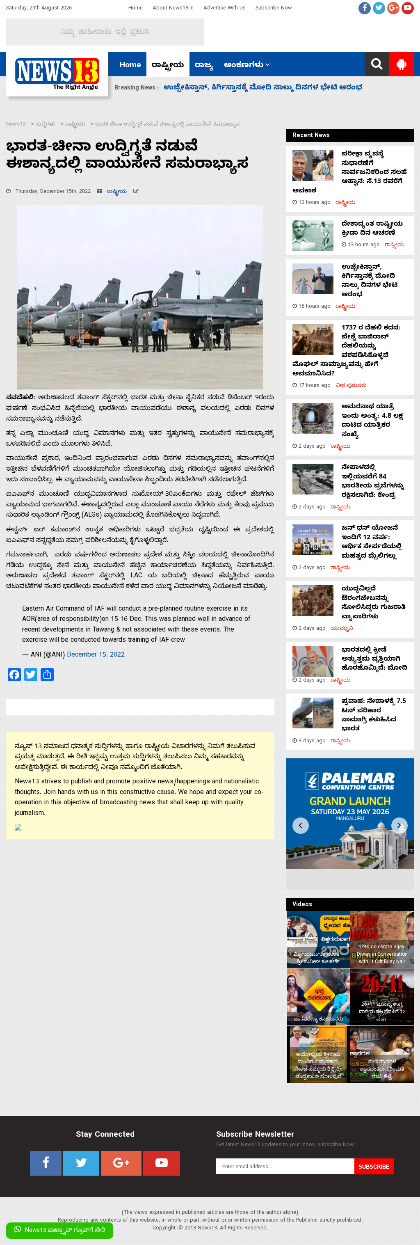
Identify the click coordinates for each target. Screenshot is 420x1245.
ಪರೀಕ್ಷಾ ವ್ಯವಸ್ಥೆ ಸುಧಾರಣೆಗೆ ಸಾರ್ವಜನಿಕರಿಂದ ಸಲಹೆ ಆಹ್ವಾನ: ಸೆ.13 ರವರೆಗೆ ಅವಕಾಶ (349, 173)
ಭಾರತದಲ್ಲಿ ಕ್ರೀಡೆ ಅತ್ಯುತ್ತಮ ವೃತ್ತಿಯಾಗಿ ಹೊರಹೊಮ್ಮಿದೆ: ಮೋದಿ (374, 660)
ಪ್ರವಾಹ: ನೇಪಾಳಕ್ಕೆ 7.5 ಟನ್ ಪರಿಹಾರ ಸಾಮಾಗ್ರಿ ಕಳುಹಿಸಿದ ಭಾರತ (374, 716)
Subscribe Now (274, 9)
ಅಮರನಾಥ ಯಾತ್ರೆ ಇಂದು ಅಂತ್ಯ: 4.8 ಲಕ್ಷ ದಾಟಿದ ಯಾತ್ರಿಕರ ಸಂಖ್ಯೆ (266, 88)
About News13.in (173, 9)
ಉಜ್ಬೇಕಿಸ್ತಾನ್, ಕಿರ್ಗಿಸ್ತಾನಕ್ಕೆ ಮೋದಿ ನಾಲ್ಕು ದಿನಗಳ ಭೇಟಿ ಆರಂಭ (370, 281)
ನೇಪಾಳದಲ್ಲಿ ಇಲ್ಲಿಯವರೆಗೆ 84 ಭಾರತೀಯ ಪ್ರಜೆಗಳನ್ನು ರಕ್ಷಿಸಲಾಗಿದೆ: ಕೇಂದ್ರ (373, 482)
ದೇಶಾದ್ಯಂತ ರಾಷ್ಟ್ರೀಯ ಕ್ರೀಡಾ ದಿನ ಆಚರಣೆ (372, 229)
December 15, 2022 (96, 655)
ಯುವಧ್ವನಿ (342, 629)
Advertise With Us (224, 9)
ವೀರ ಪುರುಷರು (351, 386)
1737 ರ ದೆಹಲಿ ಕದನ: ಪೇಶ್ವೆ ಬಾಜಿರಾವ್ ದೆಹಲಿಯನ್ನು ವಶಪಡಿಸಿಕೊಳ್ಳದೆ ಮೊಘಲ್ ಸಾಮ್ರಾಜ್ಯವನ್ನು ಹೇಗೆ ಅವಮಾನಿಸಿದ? (346, 351)
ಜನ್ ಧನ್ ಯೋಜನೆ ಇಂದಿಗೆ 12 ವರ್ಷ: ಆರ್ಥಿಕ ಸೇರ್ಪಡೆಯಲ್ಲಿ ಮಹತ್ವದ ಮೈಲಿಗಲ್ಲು (372, 542)
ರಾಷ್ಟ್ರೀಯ (168, 66)
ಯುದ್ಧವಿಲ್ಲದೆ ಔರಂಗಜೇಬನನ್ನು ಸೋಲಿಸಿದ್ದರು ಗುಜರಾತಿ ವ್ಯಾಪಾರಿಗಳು (374, 603)
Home (135, 9)
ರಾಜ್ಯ (204, 66)
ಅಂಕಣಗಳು (244, 66)
